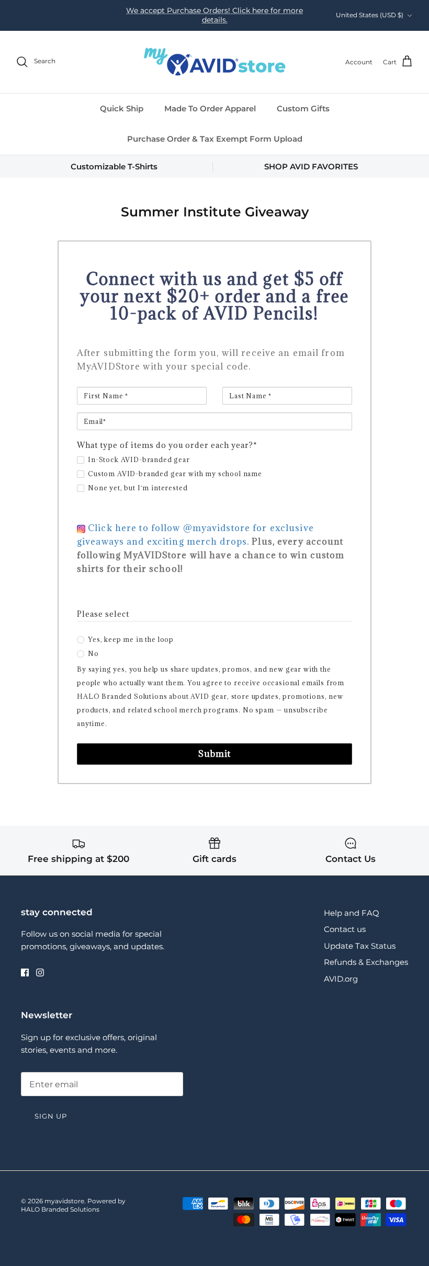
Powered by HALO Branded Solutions (73, 1205)
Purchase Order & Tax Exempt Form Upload (214, 139)
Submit (214, 753)
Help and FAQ (351, 913)
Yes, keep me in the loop (131, 639)
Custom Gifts (303, 108)
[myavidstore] (214, 62)
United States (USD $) (369, 15)
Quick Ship (121, 108)
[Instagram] (40, 972)
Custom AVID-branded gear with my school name (175, 473)
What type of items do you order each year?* (167, 445)
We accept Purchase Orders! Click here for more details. (214, 15)
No (93, 653)
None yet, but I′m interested (138, 488)
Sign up (51, 1116)
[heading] (214, 296)
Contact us (345, 929)
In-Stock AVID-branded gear (139, 459)
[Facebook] (25, 972)
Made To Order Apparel (210, 108)
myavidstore (64, 1201)
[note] (214, 356)
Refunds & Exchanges (366, 962)
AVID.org (341, 979)
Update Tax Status (360, 946)
